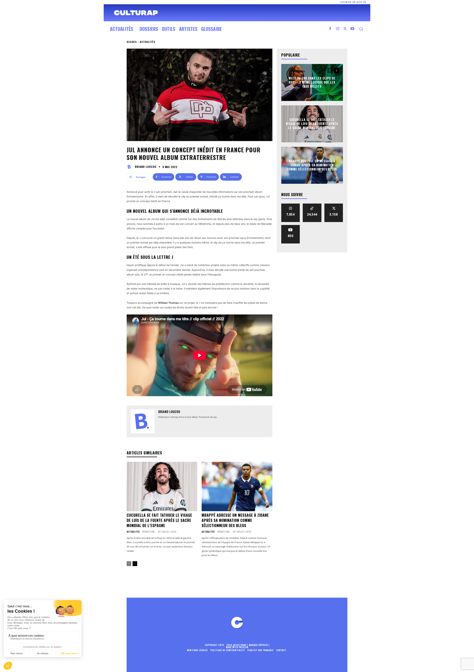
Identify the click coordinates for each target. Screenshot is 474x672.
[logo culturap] (136, 12)
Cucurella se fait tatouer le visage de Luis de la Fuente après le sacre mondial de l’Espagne (159, 520)
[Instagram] (337, 29)
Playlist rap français (260, 650)
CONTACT (281, 650)
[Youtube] (352, 29)
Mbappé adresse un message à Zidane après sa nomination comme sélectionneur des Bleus (235, 520)
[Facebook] (330, 29)
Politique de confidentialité (227, 650)
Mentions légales (197, 650)
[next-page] (135, 563)
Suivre (290, 205)
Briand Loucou (145, 166)
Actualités (147, 42)
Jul (175, 191)
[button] (361, 29)
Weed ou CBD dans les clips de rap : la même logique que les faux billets (312, 82)
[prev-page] (129, 563)
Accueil (132, 42)
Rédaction (148, 531)
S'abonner (290, 226)
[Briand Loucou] (130, 167)
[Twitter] (345, 29)
